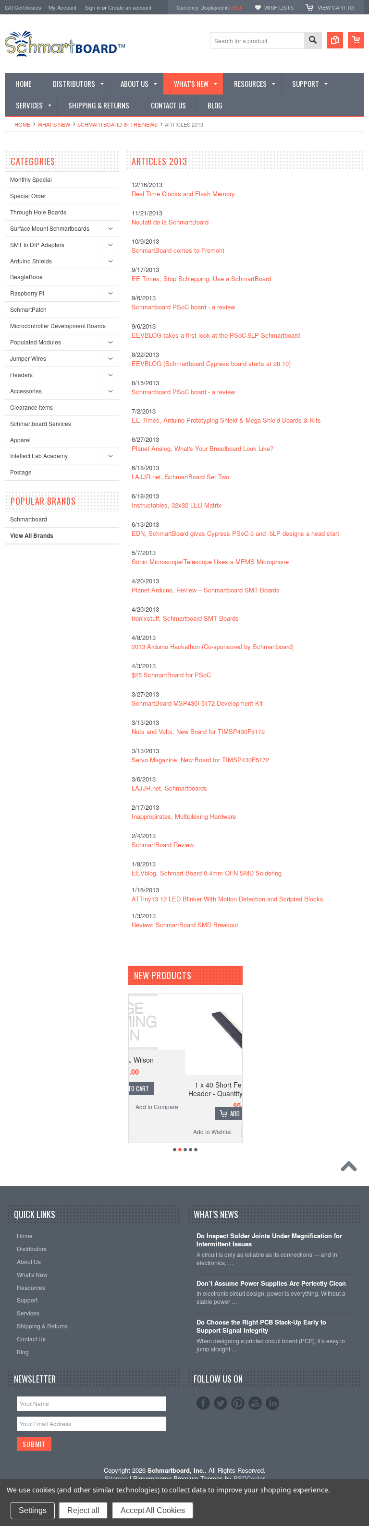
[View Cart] (356, 40)
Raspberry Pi (27, 293)
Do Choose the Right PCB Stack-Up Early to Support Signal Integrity (261, 1326)
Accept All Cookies (153, 1510)
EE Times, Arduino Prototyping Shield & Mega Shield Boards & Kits (226, 420)
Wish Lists (279, 7)
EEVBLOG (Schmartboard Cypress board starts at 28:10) (211, 363)
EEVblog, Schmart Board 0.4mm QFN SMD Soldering (207, 872)
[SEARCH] (312, 41)
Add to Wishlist (157, 1131)
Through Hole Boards (38, 212)
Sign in (92, 7)
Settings (33, 1510)
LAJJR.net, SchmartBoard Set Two (180, 476)
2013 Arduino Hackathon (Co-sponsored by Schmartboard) (213, 646)
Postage (21, 472)
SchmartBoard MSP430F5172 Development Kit (197, 703)
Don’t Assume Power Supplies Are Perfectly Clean (271, 1283)
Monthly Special (31, 179)
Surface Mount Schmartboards (49, 228)
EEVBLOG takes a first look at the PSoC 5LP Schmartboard (216, 335)
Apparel (20, 440)
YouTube (255, 1403)
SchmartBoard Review (163, 844)
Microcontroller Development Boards (58, 325)
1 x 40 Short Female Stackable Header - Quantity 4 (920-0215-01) (187, 1089)
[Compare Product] (335, 40)
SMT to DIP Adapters (37, 244)
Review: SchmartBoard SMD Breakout (185, 924)
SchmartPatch (28, 309)
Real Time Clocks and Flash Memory (183, 193)
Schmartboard (28, 519)
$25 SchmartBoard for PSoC (171, 674)
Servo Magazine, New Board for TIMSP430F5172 (200, 759)
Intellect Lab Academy (39, 455)
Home (22, 124)
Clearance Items (31, 407)
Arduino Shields (31, 261)
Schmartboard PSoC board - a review (183, 306)
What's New (53, 124)
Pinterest (238, 1403)
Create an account (129, 7)
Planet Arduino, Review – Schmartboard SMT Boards (206, 589)
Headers (21, 374)
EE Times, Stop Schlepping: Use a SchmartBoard (201, 278)
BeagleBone (26, 276)
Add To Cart (191, 1113)
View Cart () (336, 7)
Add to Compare (215, 1131)
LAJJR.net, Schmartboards (169, 788)
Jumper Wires (28, 358)
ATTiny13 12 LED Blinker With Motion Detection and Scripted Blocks (227, 898)
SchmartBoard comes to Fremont (178, 250)
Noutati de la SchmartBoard (170, 221)
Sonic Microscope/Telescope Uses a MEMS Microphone (210, 561)
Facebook (203, 1403)
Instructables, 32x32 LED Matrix (176, 504)
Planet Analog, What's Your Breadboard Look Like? (202, 448)
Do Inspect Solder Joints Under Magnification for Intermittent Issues (269, 1240)
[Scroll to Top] (351, 1168)
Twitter (220, 1403)
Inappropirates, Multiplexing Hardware (184, 816)
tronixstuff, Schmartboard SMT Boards (185, 618)
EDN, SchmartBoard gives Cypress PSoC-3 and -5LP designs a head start (235, 533)
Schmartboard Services (40, 423)
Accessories (26, 391)
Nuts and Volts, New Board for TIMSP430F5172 (198, 731)
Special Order (28, 195)
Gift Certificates (23, 7)
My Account (62, 7)
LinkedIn (272, 1403)
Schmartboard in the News (117, 124)
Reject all (83, 1510)
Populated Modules (35, 342)
